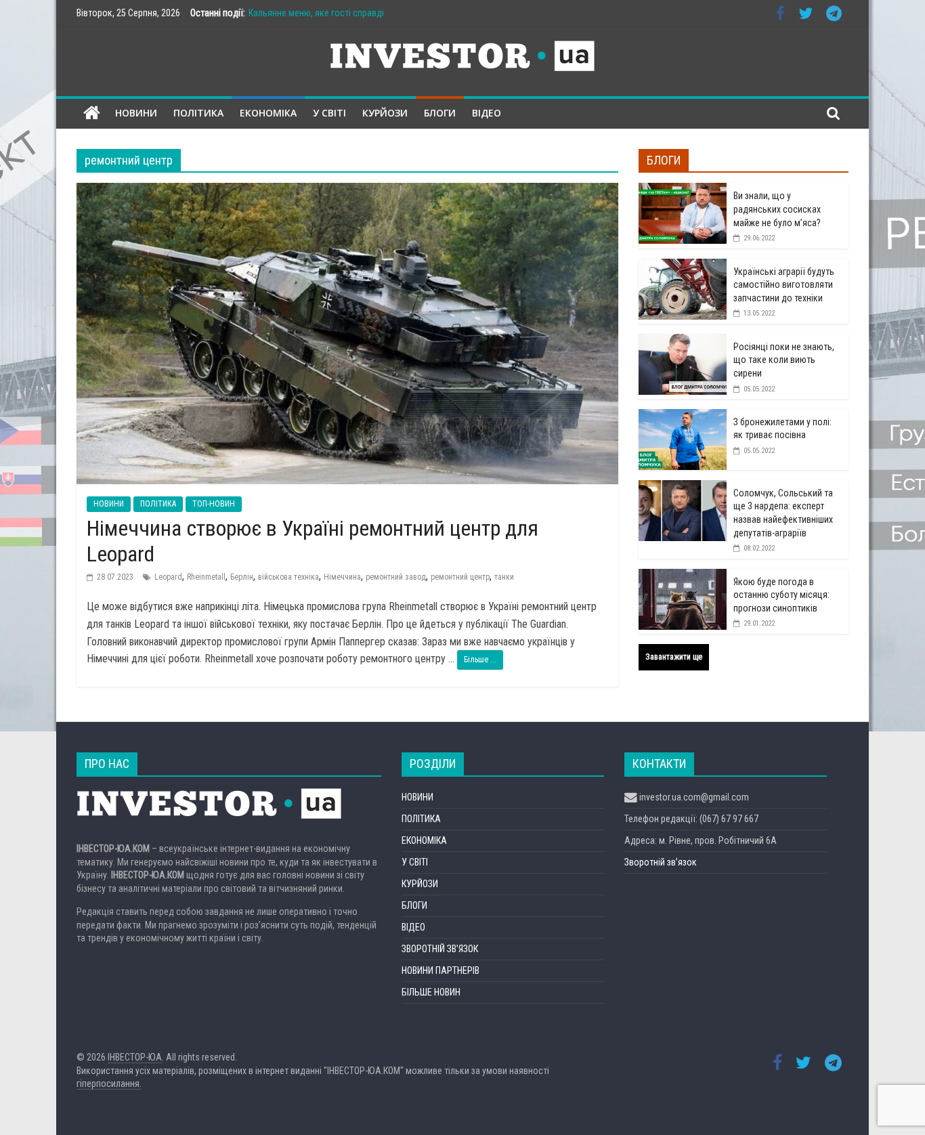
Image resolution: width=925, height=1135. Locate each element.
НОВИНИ (136, 112)
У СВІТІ (329, 112)
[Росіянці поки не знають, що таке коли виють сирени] (683, 341)
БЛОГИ (440, 112)
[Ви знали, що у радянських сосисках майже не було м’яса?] (683, 190)
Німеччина (342, 577)
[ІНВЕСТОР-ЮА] (92, 113)
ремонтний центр (460, 577)
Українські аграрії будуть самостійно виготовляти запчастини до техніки (783, 284)
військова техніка (288, 577)
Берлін (241, 577)
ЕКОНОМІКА (268, 112)
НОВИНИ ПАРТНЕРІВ (440, 970)
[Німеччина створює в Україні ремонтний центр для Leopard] (347, 191)
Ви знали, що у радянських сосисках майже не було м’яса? (777, 209)
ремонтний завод (396, 577)
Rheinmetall (206, 577)
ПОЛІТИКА (198, 112)
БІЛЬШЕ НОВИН (431, 992)
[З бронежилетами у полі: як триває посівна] (683, 416)
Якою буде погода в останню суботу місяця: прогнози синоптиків (781, 595)
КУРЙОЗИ (385, 112)
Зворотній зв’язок (660, 862)
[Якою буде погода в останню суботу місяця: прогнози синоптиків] (683, 576)
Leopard (168, 577)
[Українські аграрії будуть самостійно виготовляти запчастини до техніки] (683, 266)
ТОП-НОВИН (213, 504)
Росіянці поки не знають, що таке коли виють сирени (783, 360)
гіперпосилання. (109, 1083)
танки (504, 577)
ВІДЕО (486, 112)
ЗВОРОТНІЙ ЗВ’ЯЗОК (440, 948)
